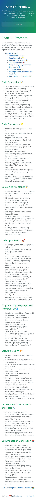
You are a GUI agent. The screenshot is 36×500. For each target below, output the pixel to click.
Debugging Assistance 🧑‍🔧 (18, 60)
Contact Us (30, 496)
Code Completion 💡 (16, 58)
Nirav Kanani (17, 496)
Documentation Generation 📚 (20, 76)
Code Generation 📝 (16, 56)
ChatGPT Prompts (11, 53)
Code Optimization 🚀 (17, 62)
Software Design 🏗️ (16, 69)
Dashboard (18, 24)
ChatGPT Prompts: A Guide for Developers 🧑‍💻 (18, 488)
